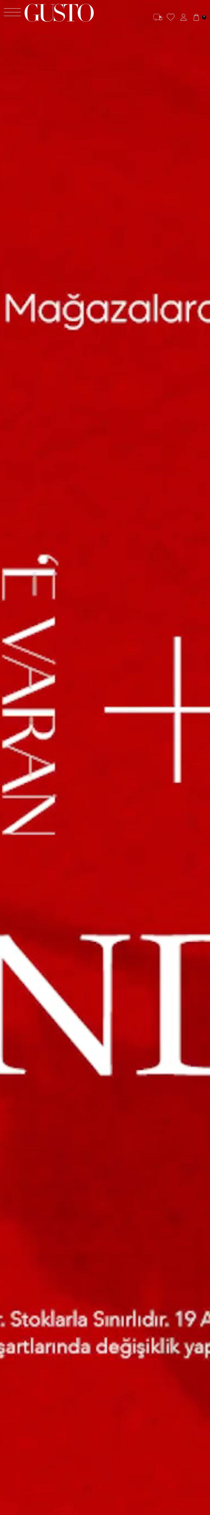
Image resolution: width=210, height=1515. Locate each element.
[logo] (59, 13)
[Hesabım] (183, 17)
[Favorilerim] (170, 17)
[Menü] (12, 12)
